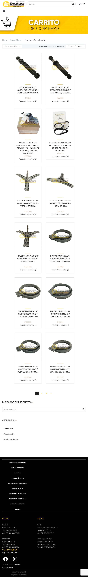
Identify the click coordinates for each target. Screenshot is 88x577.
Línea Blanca (16, 40)
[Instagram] (15, 559)
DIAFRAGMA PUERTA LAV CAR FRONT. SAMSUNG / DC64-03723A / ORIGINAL (27, 369)
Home (5, 40)
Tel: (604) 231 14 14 (44, 530)
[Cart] (84, 4)
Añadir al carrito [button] (27, 101)
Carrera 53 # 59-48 (45, 542)
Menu (4, 11)
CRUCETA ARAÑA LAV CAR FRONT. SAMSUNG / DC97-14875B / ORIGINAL (28, 258)
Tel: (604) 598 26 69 (9, 530)
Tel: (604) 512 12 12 (8, 544)
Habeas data (7, 568)
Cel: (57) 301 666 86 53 (10, 533)
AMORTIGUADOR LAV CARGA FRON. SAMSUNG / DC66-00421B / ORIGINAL (27, 90)
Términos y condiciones (11, 564)
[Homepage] (13, 4)
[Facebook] (5, 559)
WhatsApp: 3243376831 (46, 544)
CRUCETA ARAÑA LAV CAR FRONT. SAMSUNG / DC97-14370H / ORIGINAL (28, 203)
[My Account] (80, 4)
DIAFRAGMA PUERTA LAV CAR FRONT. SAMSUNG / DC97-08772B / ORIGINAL (60, 369)
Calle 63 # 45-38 (8, 528)
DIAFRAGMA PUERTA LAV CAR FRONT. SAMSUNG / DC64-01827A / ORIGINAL (28, 314)
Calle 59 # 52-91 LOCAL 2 (47, 528)
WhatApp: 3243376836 (46, 547)
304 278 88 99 (12, 553)
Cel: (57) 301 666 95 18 (45, 533)
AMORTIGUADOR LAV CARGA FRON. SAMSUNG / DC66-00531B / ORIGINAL (60, 90)
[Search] (73, 4)
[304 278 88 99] (3, 552)
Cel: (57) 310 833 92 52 (10, 547)
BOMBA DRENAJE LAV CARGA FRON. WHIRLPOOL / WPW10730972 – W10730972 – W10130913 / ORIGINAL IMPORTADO (28, 148)
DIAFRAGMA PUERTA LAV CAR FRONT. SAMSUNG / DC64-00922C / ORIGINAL (60, 258)
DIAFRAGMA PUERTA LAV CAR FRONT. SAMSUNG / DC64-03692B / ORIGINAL (60, 314)
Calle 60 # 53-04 (9, 542)
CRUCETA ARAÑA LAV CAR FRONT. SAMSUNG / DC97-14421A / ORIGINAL (60, 203)
